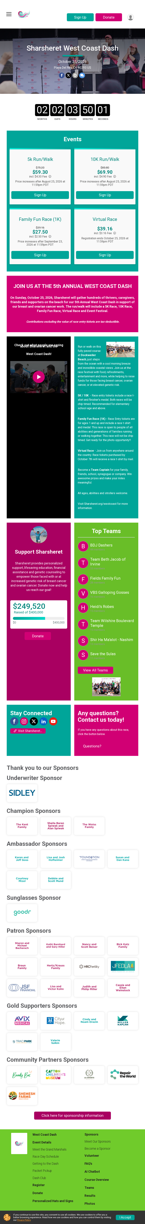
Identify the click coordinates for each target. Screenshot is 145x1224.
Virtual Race (105, 219)
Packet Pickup (42, 1170)
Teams (89, 1187)
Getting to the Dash (46, 1163)
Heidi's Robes (102, 606)
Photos (90, 1203)
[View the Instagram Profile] (24, 721)
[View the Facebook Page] (14, 721)
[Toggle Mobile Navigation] (8, 14)
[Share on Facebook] (62, 75)
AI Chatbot (92, 1171)
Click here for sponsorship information (72, 1115)
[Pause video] (8, 85)
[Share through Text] (82, 75)
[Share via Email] (75, 75)
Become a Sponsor (97, 1148)
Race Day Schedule (46, 1156)
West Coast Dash (45, 1134)
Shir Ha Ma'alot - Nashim (111, 639)
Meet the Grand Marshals (49, 1149)
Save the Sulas (103, 654)
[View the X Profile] (34, 721)
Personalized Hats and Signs (53, 1201)
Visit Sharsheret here (32, 731)
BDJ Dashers (101, 545)
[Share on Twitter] (68, 75)
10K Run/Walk (105, 159)
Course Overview (97, 1180)
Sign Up (80, 17)
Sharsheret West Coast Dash (72, 48)
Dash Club (39, 1178)
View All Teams (95, 670)
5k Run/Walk (40, 159)
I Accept (125, 1217)
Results (90, 1195)
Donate (109, 17)
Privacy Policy (24, 1220)
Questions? (92, 746)
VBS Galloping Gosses (109, 592)
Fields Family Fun (105, 578)
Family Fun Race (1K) (40, 219)
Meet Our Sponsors (98, 1141)
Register (39, 1185)
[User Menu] (130, 17)
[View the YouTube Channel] (53, 721)
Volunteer (92, 1155)
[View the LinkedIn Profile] (43, 721)
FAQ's (88, 1163)
